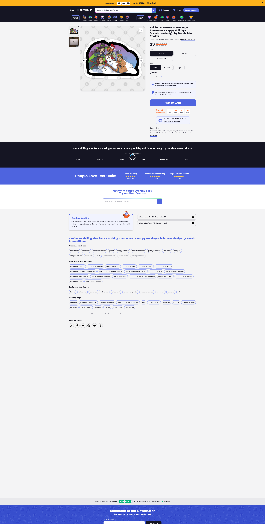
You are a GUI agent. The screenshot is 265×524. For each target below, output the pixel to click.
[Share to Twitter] (71, 325)
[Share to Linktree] (82, 325)
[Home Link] (84, 10)
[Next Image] (141, 61)
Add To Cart (173, 102)
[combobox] (123, 10)
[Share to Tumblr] (100, 325)
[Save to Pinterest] (88, 325)
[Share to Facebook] (77, 325)
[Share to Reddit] (94, 325)
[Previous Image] (84, 61)
